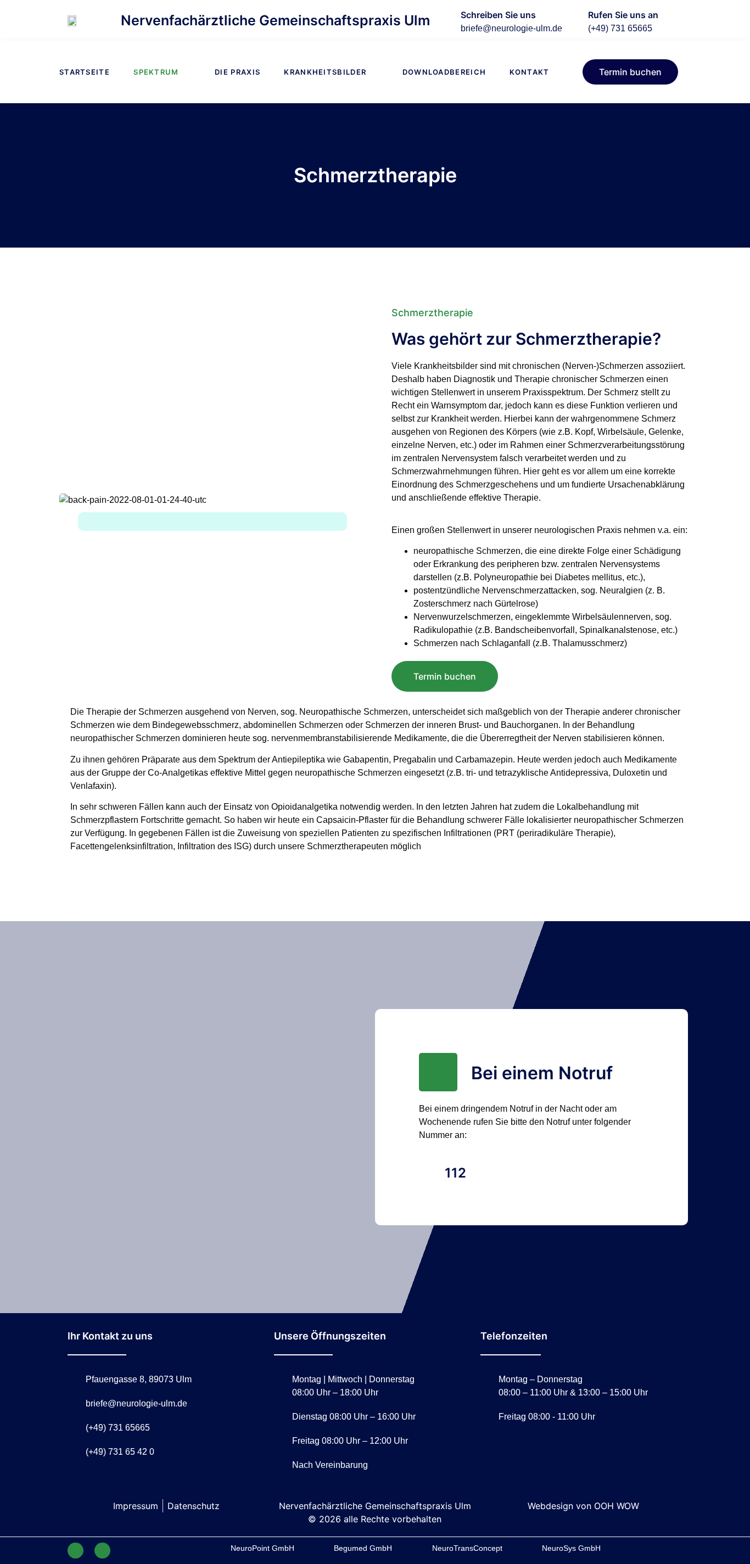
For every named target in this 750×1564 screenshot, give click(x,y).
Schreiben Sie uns (498, 14)
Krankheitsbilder (325, 72)
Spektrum (155, 72)
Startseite (84, 72)
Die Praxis (237, 72)
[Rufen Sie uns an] (571, 20)
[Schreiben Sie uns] (443, 20)
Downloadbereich (444, 72)
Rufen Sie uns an (623, 14)
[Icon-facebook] (75, 1551)
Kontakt (529, 72)
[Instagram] (102, 1551)
